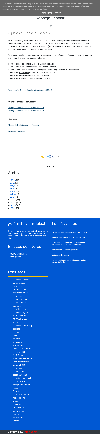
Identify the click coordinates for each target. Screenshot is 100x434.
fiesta (15, 388)
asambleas (17, 306)
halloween (17, 332)
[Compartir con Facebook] (52, 156)
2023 (13, 205)
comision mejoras (21, 312)
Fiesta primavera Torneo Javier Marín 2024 (69, 232)
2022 (13, 208)
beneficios (17, 286)
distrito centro (19, 316)
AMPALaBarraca (20, 319)
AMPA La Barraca (33, 432)
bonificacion (18, 371)
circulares (17, 296)
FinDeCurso (18, 355)
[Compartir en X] (48, 156)
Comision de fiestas (22, 348)
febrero (14, 194)
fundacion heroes (21, 394)
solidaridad (18, 345)
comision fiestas (20, 293)
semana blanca (20, 411)
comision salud (19, 309)
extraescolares (19, 289)
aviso (15, 322)
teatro (16, 414)
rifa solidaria (18, 408)
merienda (17, 404)
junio (12, 183)
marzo (13, 191)
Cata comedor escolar (61, 255)
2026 (13, 180)
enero (13, 197)
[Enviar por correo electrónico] (43, 156)
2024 (13, 202)
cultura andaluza (21, 381)
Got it (58, 13)
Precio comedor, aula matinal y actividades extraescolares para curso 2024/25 (69, 244)
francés (16, 391)
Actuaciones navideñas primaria (65, 250)
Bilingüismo (15, 257)
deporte (16, 329)
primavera (17, 342)
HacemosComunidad (22, 358)
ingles (15, 401)
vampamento (19, 417)
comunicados (19, 283)
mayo (13, 186)
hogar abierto (19, 398)
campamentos (19, 302)
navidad (16, 339)
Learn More (46, 13)
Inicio (51, 166)
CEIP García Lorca (18, 254)
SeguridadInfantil (21, 362)
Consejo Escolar (50, 18)
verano (16, 421)
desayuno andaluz (21, 385)
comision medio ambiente (24, 378)
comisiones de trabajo (23, 325)
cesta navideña (20, 375)
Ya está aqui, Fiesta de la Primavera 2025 (69, 237)
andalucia (17, 368)
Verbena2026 (19, 365)
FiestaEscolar (19, 352)
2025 (13, 200)
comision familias (21, 280)
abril (12, 188)
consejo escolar (20, 299)
